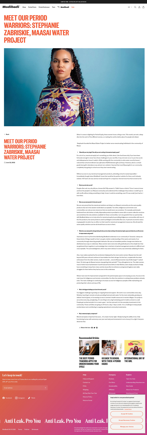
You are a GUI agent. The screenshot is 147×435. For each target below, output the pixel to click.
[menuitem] (65, 7)
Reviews (111, 379)
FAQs (84, 386)
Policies (26, 429)
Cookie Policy (128, 409)
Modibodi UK (6, 429)
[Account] (139, 7)
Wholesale (112, 393)
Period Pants (32, 7)
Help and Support (88, 379)
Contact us (86, 382)
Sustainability (113, 386)
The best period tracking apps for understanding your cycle (89, 362)
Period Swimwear (44, 7)
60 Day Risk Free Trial (90, 393)
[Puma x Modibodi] (65, 7)
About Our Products (132, 390)
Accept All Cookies (127, 414)
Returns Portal (87, 400)
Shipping (85, 390)
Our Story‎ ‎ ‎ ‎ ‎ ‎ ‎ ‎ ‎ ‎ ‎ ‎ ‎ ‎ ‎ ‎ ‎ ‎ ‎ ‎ (115, 382)
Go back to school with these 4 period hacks (111, 360)
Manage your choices (127, 426)
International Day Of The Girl (134, 359)
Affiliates (111, 390)
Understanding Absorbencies (135, 382)
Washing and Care (132, 393)
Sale (73, 7)
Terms (20, 429)
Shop (24, 7)
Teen (53, 7)
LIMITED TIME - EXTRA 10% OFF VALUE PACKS (73, 1)
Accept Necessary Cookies (127, 420)
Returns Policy (87, 397)
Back (7, 134)
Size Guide (129, 386)
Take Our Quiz (130, 379)
